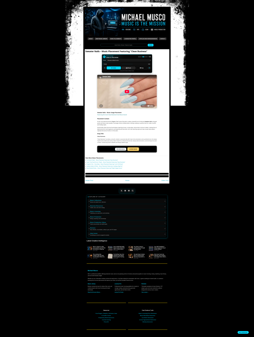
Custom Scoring (106, 319)
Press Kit (106, 322)
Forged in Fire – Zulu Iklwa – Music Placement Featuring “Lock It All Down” (105, 164)
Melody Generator (148, 322)
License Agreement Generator (147, 319)
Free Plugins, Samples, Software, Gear (106, 313)
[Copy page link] (132, 190)
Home (127, 180)
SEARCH (150, 45)
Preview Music (120, 149)
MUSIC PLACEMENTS (115, 38)
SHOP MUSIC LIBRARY (101, 38)
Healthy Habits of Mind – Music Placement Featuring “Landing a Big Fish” (105, 166)
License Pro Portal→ (119, 292)
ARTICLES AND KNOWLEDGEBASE (148, 38)
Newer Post (89, 180)
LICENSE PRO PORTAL (130, 38)
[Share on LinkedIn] (132, 190)
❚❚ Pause (128, 68)
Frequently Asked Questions (106, 317)
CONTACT (162, 38)
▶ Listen (113, 68)
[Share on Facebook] (125, 190)
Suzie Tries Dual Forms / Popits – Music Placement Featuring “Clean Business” (106, 162)
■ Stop (141, 68)
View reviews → (145, 292)
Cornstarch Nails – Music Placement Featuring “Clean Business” (102, 160)
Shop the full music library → (94, 292)
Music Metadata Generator (147, 315)
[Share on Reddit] (128, 190)
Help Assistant (243, 332)
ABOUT (91, 38)
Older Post (165, 180)
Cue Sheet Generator (148, 317)
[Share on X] (121, 190)
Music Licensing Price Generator (148, 313)
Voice (104, 60)
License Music (133, 149)
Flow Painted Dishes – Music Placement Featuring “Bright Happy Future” (104, 168)
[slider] (127, 64)
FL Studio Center (106, 315)
